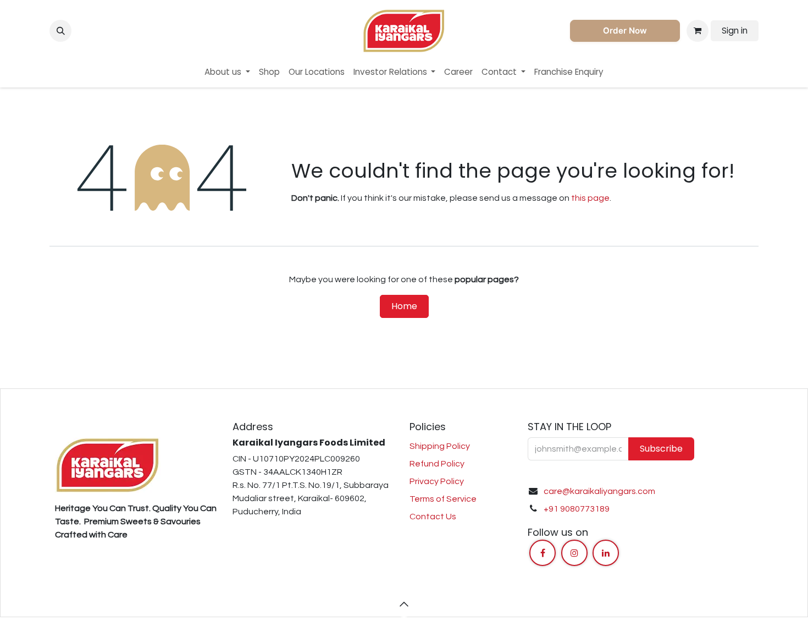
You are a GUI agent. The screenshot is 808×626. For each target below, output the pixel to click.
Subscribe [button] (661, 448)
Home (404, 306)
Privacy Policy (436, 481)
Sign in (735, 30)
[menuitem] (227, 72)
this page (590, 198)
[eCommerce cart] (698, 31)
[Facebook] (542, 553)
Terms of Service (443, 499)
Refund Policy (436, 463)
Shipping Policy (439, 446)
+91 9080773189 (577, 508)
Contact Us (432, 516)
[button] (60, 31)
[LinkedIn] (606, 553)
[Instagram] (574, 553)
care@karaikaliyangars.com (599, 491)
